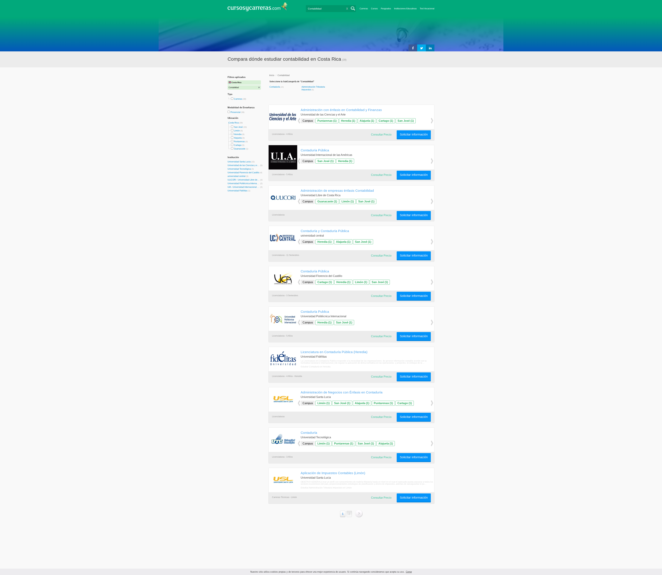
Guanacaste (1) (327, 201)
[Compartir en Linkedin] (430, 47)
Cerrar (409, 572)
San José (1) (406, 120)
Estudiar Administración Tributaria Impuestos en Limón (326, 488)
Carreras (364, 9)
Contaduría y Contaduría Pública (325, 231)
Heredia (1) (348, 120)
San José (238, 127)
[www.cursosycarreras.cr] (258, 7)
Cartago (238, 145)
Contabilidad (284, 75)
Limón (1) (348, 201)
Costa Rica (233, 123)
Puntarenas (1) (327, 120)
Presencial (235, 112)
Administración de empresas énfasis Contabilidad (337, 190)
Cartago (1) (386, 120)
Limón (237, 130)
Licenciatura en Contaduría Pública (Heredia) (334, 352)
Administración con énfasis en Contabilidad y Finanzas (341, 110)
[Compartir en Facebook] (413, 47)
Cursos (374, 9)
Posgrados (386, 9)
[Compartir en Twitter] (421, 47)
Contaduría (274, 87)
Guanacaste (239, 149)
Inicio (271, 75)
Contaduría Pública (315, 150)
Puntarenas (239, 141)
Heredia (238, 134)
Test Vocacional (427, 9)
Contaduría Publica (315, 311)
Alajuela (238, 138)
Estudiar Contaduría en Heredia (315, 367)
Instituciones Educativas (405, 9)
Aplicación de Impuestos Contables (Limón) (333, 473)
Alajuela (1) (367, 120)
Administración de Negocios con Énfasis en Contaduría (342, 392)
